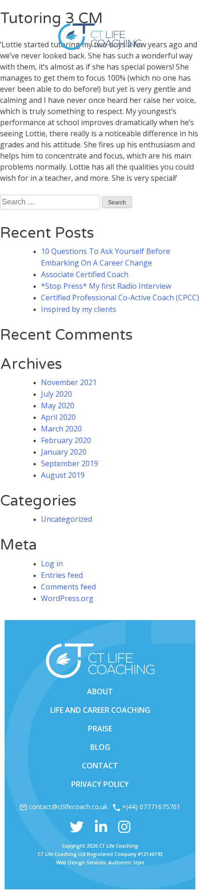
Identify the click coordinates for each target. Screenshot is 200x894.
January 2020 (64, 452)
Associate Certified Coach (84, 274)
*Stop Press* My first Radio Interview (106, 286)
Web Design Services (81, 862)
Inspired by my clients (78, 309)
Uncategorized (66, 519)
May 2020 (57, 405)
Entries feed (62, 575)
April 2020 (58, 417)
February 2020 (66, 440)
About (100, 691)
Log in (52, 563)
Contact (100, 766)
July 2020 (56, 394)
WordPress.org (67, 598)
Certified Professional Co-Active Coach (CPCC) (120, 297)
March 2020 (61, 429)
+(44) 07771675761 (151, 806)
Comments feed (68, 587)
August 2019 (63, 475)
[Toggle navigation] (179, 18)
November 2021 (69, 382)
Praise (100, 728)
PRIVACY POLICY (100, 784)
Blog (100, 747)
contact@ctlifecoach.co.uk (68, 806)
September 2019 (69, 463)
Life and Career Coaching (100, 710)
